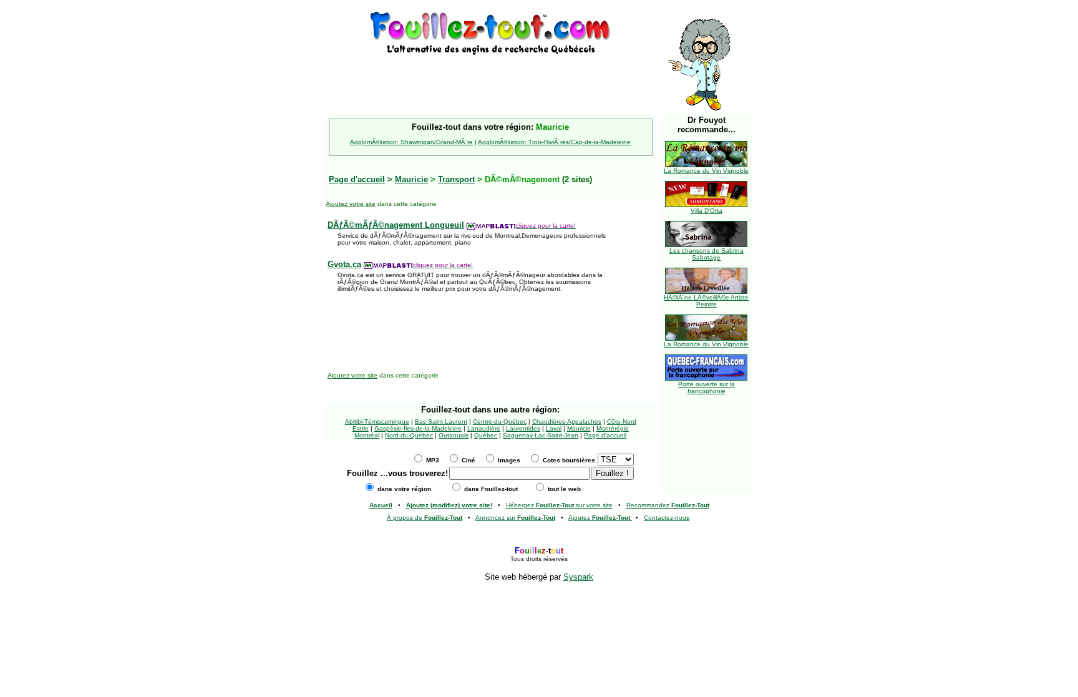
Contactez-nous (666, 517)
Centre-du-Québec (500, 421)
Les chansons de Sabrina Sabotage (706, 254)
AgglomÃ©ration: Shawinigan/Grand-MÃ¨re (411, 142)
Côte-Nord (621, 421)
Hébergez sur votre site (559, 505)
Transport (456, 179)
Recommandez (667, 505)
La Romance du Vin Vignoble (706, 170)
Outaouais (454, 435)
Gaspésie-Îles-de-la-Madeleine (418, 428)
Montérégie (612, 428)
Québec (485, 435)
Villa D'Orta (706, 210)
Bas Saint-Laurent (441, 421)
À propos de (424, 517)
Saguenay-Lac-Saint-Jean (540, 435)
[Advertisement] (490, 76)
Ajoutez (599, 517)
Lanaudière (483, 428)
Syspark (578, 577)
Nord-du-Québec (409, 435)
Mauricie (411, 179)
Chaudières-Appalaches (566, 421)
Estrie (360, 428)
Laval (553, 428)
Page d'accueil (605, 435)
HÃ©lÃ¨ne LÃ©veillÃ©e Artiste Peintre (706, 301)
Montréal (366, 435)
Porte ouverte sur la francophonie (706, 387)
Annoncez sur (515, 517)
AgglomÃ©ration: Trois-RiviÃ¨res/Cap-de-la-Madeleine (554, 142)
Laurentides (523, 428)
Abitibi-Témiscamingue (377, 421)
